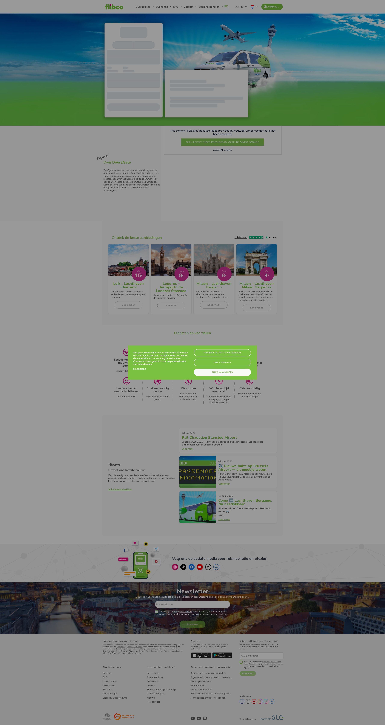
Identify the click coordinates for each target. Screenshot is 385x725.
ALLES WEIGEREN (222, 362)
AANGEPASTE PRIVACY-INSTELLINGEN (222, 352)
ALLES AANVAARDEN (222, 372)
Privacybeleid (139, 368)
